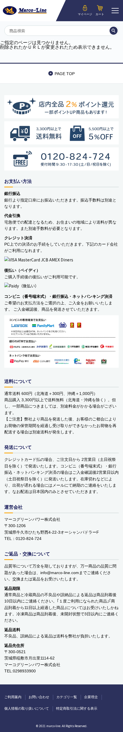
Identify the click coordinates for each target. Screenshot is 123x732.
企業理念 (91, 697)
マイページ (85, 14)
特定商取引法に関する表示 (76, 708)
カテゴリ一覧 (66, 697)
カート (100, 14)
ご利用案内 (12, 697)
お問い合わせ (39, 697)
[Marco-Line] (25, 10)
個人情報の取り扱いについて (26, 708)
